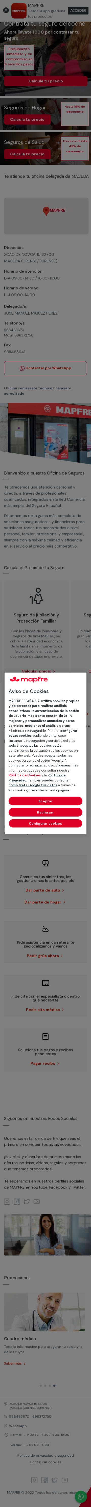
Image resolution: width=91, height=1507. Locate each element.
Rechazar (45, 812)
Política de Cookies (25, 775)
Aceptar (45, 801)
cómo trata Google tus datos (33, 785)
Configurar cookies (45, 823)
